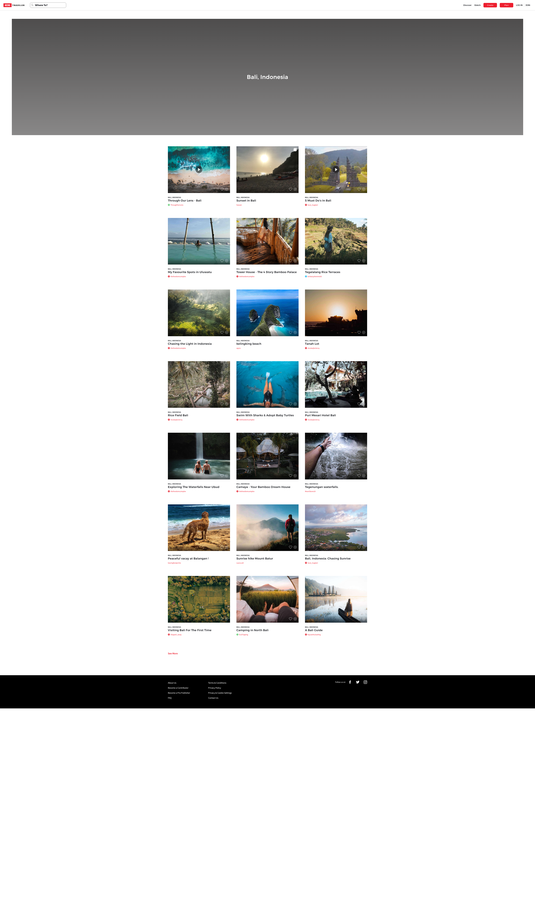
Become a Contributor (178, 688)
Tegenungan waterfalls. (322, 487)
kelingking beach (248, 344)
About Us (172, 682)
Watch (477, 5)
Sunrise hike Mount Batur (254, 558)
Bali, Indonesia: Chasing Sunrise (328, 558)
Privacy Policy (214, 688)
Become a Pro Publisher (179, 693)
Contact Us (213, 698)
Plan (506, 5)
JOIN (528, 5)
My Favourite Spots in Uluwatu (190, 272)
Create (490, 5)
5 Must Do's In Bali (318, 200)
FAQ (170, 698)
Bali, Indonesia (174, 197)
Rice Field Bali (178, 415)
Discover (467, 5)
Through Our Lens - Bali (184, 200)
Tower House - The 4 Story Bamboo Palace (266, 272)
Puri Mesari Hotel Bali (320, 415)
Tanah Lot (312, 344)
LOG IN (519, 5)
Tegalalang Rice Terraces (322, 272)
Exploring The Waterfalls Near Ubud (193, 487)
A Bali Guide (314, 630)
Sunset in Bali (246, 200)
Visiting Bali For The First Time (189, 630)
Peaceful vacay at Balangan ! (188, 558)
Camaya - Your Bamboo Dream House (263, 487)
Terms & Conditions (217, 682)
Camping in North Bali (252, 630)
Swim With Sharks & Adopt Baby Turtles (265, 415)
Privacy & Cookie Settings (220, 693)
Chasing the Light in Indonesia (190, 344)
